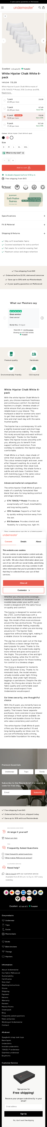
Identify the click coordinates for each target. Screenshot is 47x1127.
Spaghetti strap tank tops (13, 1037)
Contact (5, 1025)
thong (11, 667)
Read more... (7, 93)
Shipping (5, 991)
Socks (8, 929)
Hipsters (9, 957)
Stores (4, 988)
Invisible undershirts (10, 1047)
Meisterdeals (10, 934)
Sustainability (7, 976)
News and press (8, 1019)
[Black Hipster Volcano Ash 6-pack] (3, 137)
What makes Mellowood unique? (18, 858)
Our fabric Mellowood (11, 973)
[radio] (23, 100)
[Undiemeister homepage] (24, 7)
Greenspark (6, 1010)
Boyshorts (6, 1056)
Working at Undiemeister (12, 1022)
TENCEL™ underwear (10, 1050)
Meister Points (7, 1007)
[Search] (40, 7)
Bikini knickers (11, 947)
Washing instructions (11, 985)
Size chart (6, 982)
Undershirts (7, 1044)
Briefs (7, 942)
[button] (43, 7)
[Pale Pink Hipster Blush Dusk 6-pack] (7, 137)
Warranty (6, 1000)
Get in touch (11, 874)
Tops (26, 772)
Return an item (11, 838)
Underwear (9, 772)
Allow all (23, 583)
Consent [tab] (8, 542)
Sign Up (23, 1114)
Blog (4, 1013)
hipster (11, 612)
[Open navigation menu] (2, 7)
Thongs (8, 952)
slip (9, 641)
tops (20, 474)
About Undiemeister (10, 970)
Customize (22, 590)
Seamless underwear (10, 1053)
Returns (5, 997)
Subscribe (38, 792)
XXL (25, 147)
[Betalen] (23, 897)
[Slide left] (3, 40)
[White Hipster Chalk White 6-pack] (11, 137)
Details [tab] (24, 542)
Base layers (6, 1040)
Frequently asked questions (13, 1016)
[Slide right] (43, 40)
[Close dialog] (42, 1068)
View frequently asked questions (18, 854)
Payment (5, 994)
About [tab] (38, 542)
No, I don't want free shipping (23, 1120)
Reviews (5, 1004)
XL (19, 147)
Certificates (7, 979)
